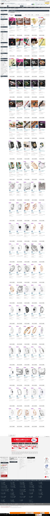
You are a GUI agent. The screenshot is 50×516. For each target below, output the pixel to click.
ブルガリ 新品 (12, 500)
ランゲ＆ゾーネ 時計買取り (13, 487)
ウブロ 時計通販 (40, 489)
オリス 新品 (21, 500)
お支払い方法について (22, 460)
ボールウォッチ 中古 (3, 497)
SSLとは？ (47, 471)
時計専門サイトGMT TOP (3, 8)
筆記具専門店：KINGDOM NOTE (31, 504)
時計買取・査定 (33, 480)
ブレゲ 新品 (40, 486)
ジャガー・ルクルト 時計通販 (23, 489)
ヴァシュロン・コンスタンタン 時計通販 (5, 489)
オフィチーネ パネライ (4, 71)
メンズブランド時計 (22, 480)
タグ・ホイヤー (4, 63)
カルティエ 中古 (12, 483)
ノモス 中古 (40, 497)
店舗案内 (36, 480)
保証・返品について (22, 461)
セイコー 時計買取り (3, 501)
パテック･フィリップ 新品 (4, 486)
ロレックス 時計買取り (4, 484)
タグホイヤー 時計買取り (22, 484)
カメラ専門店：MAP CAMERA (3, 504)
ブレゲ (3, 73)
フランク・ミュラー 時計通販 (23, 496)
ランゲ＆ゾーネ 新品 (13, 486)
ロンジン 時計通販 (31, 496)
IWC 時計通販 (11, 489)
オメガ (3, 64)
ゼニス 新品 (21, 493)
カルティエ (3, 62)
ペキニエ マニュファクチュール (30, 460)
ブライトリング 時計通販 (31, 489)
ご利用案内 (39, 480)
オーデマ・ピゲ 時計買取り (32, 487)
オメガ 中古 (31, 483)
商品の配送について (22, 459)
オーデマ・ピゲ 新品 (31, 486)
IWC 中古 (12, 490)
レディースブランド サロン (27, 480)
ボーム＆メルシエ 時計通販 (13, 496)
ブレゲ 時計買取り (40, 487)
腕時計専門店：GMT (17, 504)
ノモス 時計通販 (40, 496)
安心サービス (21, 464)
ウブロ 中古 (40, 490)
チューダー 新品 (40, 493)
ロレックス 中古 (3, 483)
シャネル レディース (13, 494)
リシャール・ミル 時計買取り (23, 487)
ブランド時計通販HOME (3, 480)
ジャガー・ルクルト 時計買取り (23, 491)
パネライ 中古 (40, 483)
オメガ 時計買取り (31, 484)
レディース (3, 17)
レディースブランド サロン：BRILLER (23, 504)
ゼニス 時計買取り (22, 494)
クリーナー (31, 500)
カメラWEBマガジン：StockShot (10, 504)
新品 (3, 20)
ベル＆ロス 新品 (31, 493)
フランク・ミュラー (4, 70)
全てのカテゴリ (8, 8)
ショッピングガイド (22, 458)
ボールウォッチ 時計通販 (3, 496)
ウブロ (3, 65)
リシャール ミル (4, 72)
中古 (2, 21)
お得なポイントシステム (22, 463)
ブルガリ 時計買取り (13, 501)
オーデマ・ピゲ (4, 69)
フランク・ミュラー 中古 (22, 497)
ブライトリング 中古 (32, 490)
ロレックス (3, 61)
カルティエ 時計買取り (13, 484)
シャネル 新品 (12, 493)
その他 (3, 12)
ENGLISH (43, 480)
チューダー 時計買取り (41, 494)
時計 (3, 11)
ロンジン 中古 (31, 497)
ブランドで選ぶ (8, 480)
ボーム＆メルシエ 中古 (13, 497)
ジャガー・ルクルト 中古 (22, 490)
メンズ (3, 15)
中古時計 (14, 480)
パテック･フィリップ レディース (5, 487)
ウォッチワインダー (31, 501)
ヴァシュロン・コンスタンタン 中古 (5, 490)
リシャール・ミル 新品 (22, 486)
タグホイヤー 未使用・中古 (22, 483)
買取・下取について (22, 462)
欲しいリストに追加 (12, 35)
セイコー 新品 (3, 500)
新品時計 (12, 480)
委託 (2, 22)
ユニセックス (3, 16)
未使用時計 (17, 480)
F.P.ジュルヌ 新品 (3, 493)
